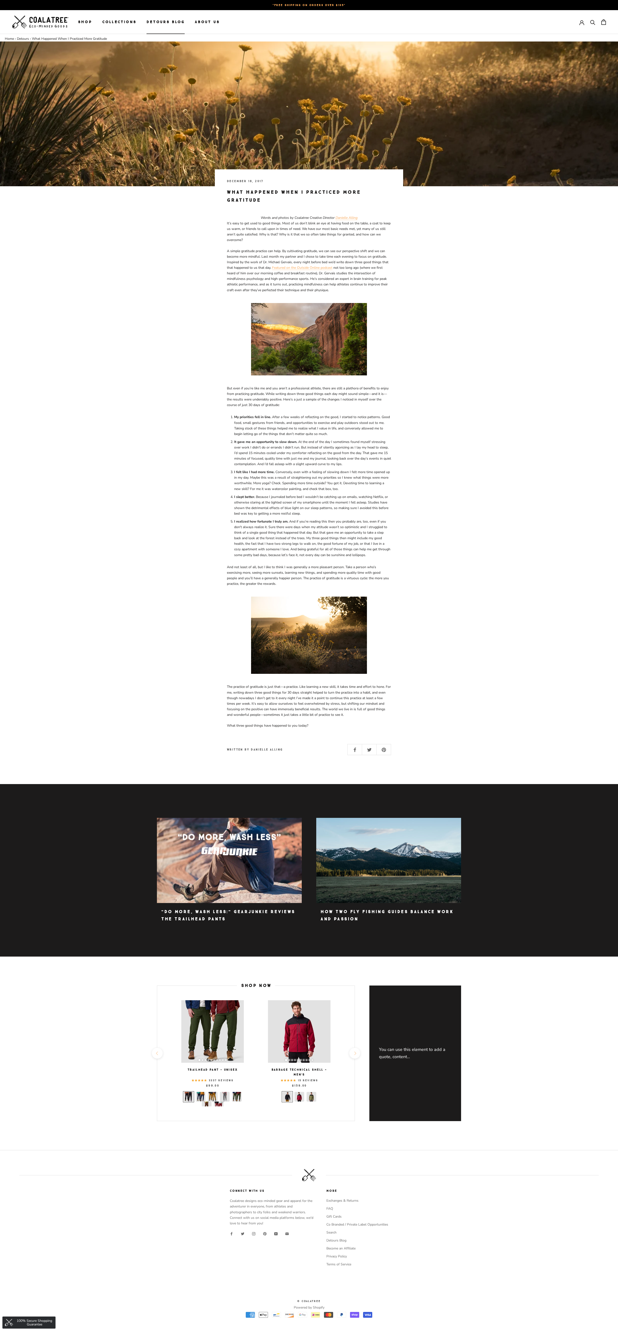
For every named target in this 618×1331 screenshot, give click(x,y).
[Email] (287, 1233)
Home (9, 38)
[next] (354, 1053)
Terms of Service (338, 1264)
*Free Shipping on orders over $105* (309, 5)
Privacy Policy (336, 1256)
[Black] (188, 1097)
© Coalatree (309, 1301)
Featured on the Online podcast (302, 267)
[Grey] (225, 1097)
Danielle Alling (347, 217)
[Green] (311, 1097)
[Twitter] (242, 1233)
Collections (119, 22)
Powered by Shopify (309, 1307)
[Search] (592, 22)
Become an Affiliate (341, 1248)
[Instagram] (253, 1233)
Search (331, 1232)
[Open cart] (603, 22)
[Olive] (237, 1097)
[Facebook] (231, 1233)
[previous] (157, 1053)
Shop (85, 22)
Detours (23, 38)
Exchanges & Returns (342, 1200)
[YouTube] (276, 1233)
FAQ (329, 1208)
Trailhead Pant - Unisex (213, 1070)
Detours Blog (166, 22)
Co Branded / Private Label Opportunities (357, 1224)
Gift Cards (334, 1216)
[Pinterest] (265, 1233)
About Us (207, 22)
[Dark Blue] (200, 1097)
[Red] (299, 1097)
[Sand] (213, 1097)
